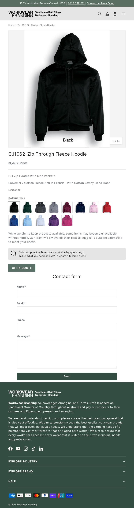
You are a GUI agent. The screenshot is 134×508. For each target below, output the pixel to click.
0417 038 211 (76, 3)
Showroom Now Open (100, 3)
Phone (21, 319)
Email (20, 303)
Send (67, 376)
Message (22, 336)
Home (11, 25)
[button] (115, 14)
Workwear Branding (27, 504)
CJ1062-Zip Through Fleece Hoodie (36, 25)
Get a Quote (22, 268)
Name (20, 286)
